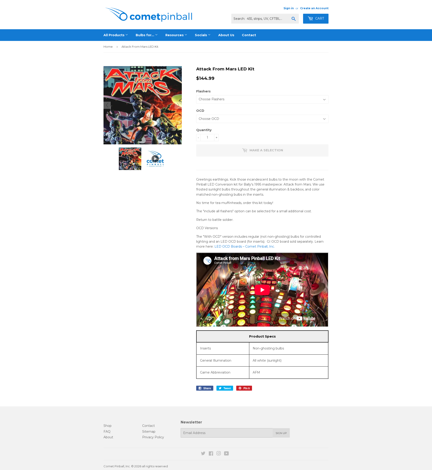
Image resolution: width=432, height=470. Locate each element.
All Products (114, 35)
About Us (226, 35)
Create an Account (314, 8)
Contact (249, 35)
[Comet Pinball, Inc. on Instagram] (218, 454)
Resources (174, 35)
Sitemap (148, 432)
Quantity (204, 130)
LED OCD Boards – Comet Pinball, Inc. (244, 246)
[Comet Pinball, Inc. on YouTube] (226, 454)
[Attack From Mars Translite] (130, 159)
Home (108, 46)
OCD (200, 111)
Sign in (289, 8)
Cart (319, 18)
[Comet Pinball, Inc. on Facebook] (211, 454)
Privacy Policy (153, 437)
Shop (108, 426)
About (108, 437)
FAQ (107, 432)
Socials (201, 35)
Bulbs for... (145, 35)
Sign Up (281, 433)
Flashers (203, 91)
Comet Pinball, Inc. (117, 466)
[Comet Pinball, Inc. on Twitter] (203, 454)
